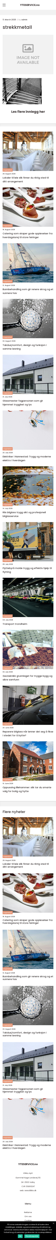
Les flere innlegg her (28, 111)
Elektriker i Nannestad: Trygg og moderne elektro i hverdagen (27, 458)
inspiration (7, 170)
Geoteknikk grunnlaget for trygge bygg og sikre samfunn (27, 677)
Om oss (28, 1216)
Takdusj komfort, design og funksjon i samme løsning (24, 347)
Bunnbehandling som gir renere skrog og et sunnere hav (28, 291)
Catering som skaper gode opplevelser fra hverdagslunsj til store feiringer (27, 235)
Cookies (28, 1220)
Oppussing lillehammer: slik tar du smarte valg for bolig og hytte (27, 789)
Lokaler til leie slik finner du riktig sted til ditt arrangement (26, 179)
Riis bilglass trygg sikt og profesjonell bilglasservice (24, 514)
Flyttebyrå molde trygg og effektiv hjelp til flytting (27, 570)
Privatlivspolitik (32, 1236)
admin (24, 20)
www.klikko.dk (30, 1190)
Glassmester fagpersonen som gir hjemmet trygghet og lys (23, 402)
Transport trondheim (15, 624)
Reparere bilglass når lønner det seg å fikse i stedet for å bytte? (28, 733)
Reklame (28, 1212)
